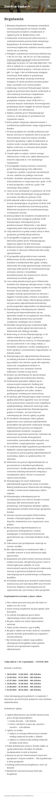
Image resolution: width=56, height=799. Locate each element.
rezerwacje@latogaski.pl (18, 59)
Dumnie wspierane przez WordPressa (18, 796)
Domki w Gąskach (17, 6)
